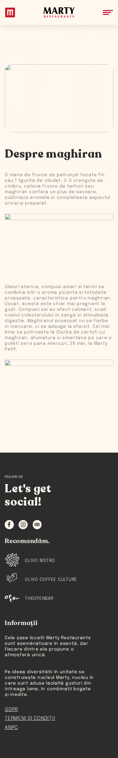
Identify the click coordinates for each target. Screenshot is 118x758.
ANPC (11, 727)
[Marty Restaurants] (10, 12)
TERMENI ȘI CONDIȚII (30, 718)
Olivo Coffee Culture (51, 579)
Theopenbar (39, 598)
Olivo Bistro (40, 560)
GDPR (11, 709)
